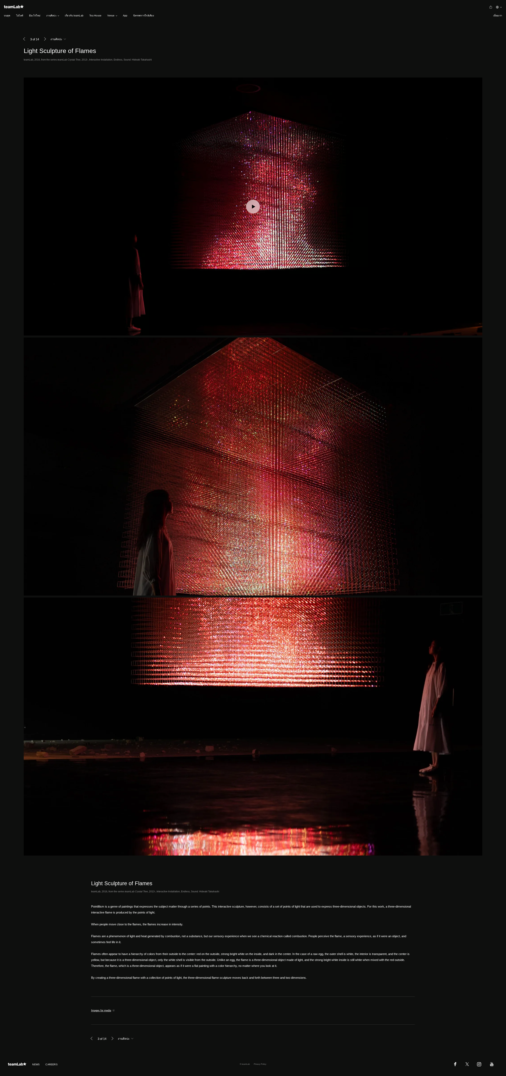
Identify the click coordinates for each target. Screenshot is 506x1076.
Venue (110, 15)
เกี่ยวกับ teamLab (74, 15)
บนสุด (7, 15)
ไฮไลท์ (19, 15)
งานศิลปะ (51, 15)
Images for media (101, 1010)
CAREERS (51, 1064)
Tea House (95, 15)
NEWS (36, 1064)
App (125, 15)
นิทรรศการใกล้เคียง (143, 15)
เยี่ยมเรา (497, 15)
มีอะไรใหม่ (34, 15)
